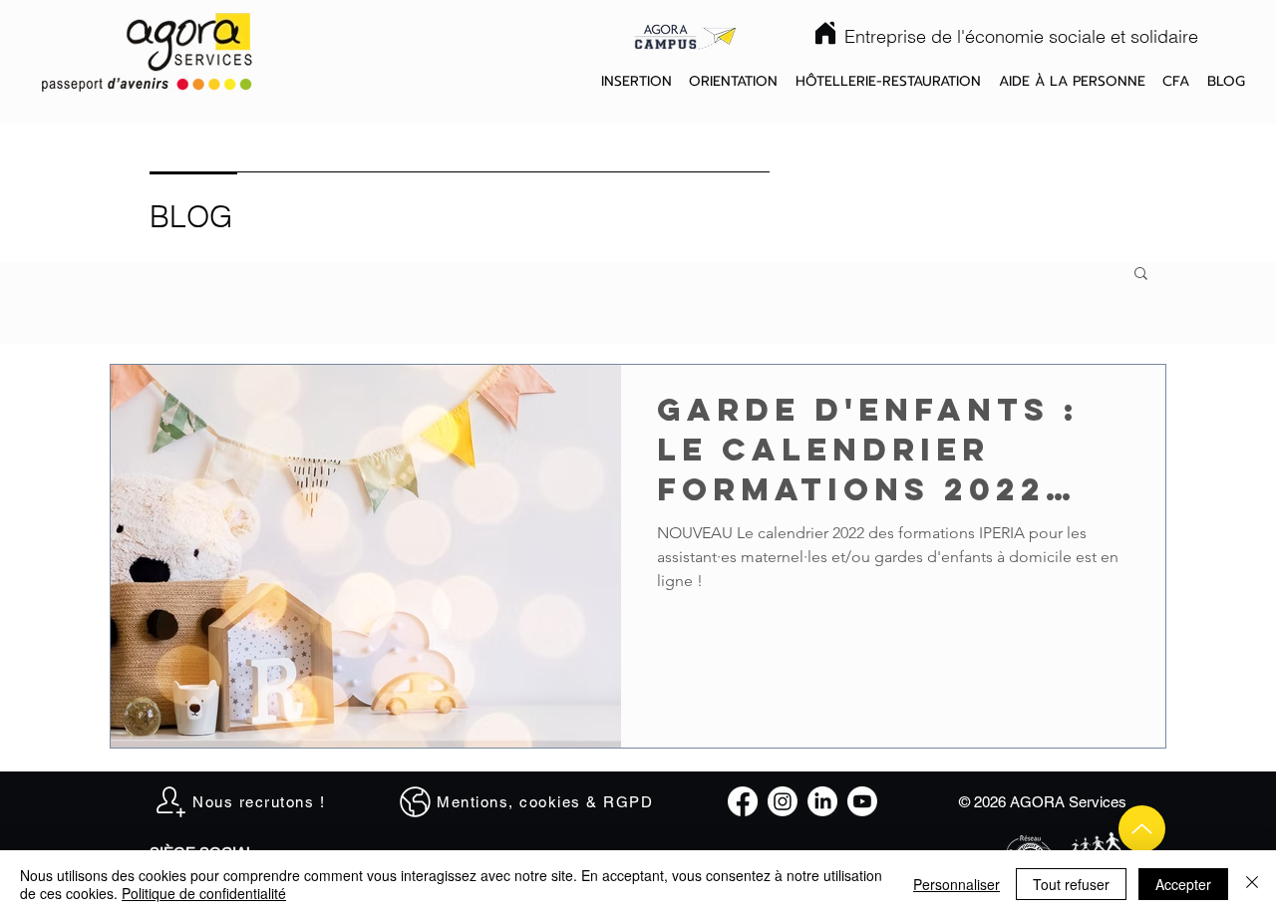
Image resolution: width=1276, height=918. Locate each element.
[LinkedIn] (822, 801)
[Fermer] (1252, 884)
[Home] (825, 33)
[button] (636, 82)
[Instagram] (783, 801)
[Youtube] (862, 801)
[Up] (1141, 828)
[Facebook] (743, 801)
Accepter (1183, 884)
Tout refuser (1071, 884)
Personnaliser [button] (956, 884)
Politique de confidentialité (204, 893)
